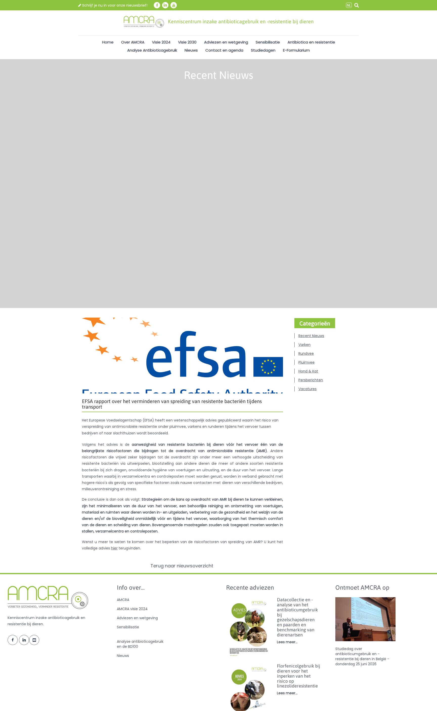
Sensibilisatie (268, 42)
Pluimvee (306, 362)
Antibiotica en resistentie (311, 42)
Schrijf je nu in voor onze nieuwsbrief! (114, 5)
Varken (304, 344)
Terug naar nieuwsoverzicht (182, 565)
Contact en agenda (224, 50)
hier (114, 548)
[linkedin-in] (165, 5)
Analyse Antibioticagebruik (152, 50)
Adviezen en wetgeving (226, 42)
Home (108, 42)
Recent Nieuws (311, 335)
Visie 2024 (161, 42)
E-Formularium (296, 50)
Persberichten (310, 380)
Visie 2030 (187, 42)
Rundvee (306, 353)
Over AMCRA (132, 42)
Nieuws (191, 50)
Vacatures (307, 388)
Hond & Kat (308, 371)
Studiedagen (263, 50)
